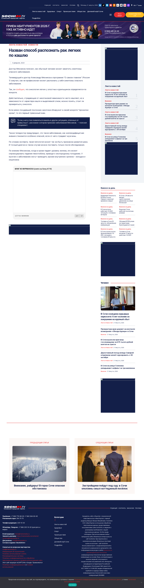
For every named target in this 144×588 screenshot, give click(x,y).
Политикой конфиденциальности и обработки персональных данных (98, 579)
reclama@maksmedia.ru (11, 538)
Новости (33, 45)
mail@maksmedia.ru (9, 549)
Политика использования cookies (14, 554)
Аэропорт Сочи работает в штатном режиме (126, 211)
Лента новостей (18, 45)
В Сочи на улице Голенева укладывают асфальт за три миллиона (116, 139)
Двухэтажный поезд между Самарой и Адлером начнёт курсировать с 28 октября (116, 128)
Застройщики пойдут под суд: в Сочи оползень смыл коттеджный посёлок (105, 487)
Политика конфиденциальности (14, 565)
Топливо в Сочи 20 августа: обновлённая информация (108, 223)
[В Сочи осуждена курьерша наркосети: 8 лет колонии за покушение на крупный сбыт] (118, 298)
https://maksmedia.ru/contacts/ (28, 536)
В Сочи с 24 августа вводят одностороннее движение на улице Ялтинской (126, 199)
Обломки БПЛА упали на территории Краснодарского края (126, 223)
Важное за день (107, 193)
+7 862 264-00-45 (31, 516)
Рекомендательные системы (13, 556)
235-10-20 (21, 523)
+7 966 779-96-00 (17, 516)
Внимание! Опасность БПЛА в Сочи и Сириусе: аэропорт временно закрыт (108, 198)
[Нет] (141, 582)
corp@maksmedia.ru (19, 540)
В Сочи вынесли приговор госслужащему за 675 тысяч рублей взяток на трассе (116, 117)
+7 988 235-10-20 (25, 527)
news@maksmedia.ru (22, 534)
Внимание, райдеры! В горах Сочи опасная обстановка (39, 487)
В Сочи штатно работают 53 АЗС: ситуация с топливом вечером (108, 212)
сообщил (20, 89)
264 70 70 (20, 518)
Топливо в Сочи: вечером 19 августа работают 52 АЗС (126, 233)
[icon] (100, 5)
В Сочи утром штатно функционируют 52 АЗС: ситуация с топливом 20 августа (108, 234)
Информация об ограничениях (14, 551)
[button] (78, 5)
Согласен (72, 585)
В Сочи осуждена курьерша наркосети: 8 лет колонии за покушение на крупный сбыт (116, 94)
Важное (108, 101)
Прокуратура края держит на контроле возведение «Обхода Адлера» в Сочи (117, 105)
